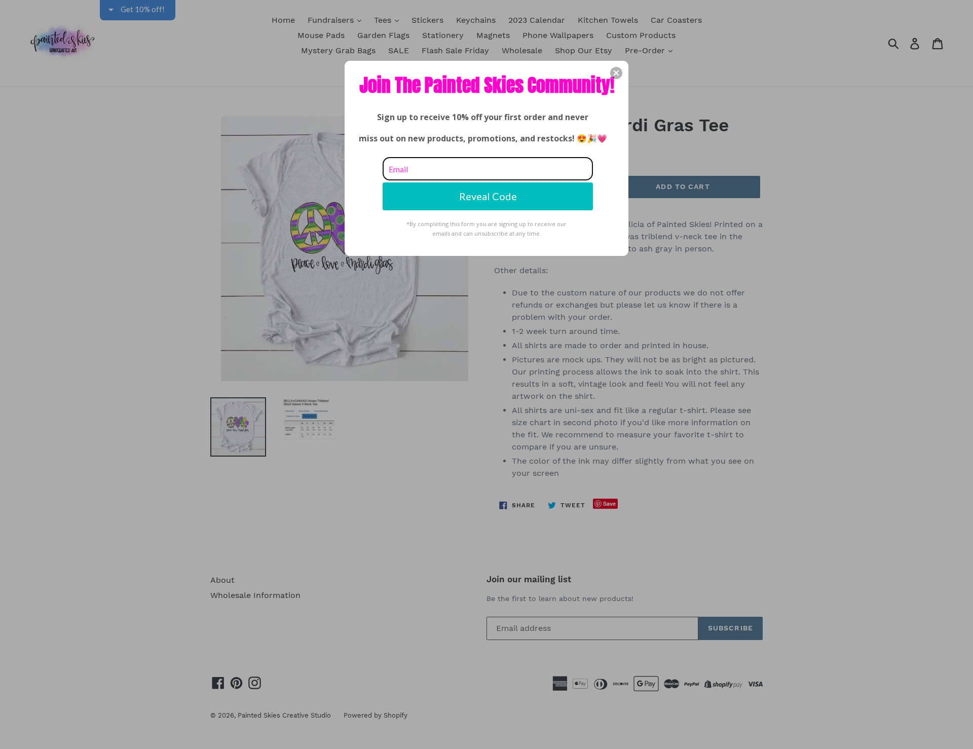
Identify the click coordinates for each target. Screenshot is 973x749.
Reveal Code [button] (488, 196)
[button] (616, 73)
